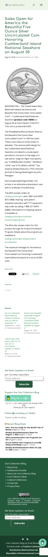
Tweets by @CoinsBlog (15, 417)
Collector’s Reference (17, 480)
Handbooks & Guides (17, 470)
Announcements (23, 57)
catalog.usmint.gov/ (14, 196)
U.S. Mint (34, 57)
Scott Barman (33, 498)
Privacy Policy (13, 486)
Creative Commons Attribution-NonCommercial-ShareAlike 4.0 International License (24, 502)
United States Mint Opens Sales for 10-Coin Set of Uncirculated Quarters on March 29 (13, 345)
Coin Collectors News (17, 476)
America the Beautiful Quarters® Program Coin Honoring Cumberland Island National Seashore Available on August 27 (32, 320)
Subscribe (24, 384)
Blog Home (12, 467)
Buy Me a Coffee (11, 403)
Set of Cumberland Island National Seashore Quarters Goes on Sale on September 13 (12, 318)
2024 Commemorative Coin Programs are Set (24, 438)
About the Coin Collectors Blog (21, 473)
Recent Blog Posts (16, 424)
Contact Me (12, 483)
